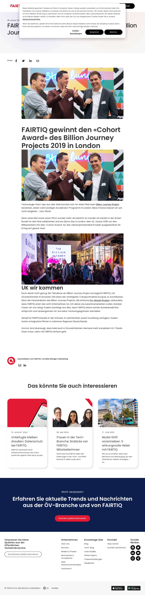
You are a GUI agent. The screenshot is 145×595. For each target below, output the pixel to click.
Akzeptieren (94, 32)
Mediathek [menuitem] (89, 563)
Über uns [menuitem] (65, 543)
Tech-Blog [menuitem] (89, 547)
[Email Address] (19, 365)
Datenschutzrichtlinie (31, 19)
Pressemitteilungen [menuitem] (93, 559)
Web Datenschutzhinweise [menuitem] (71, 563)
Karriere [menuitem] (65, 547)
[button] (44, 588)
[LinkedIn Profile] (25, 365)
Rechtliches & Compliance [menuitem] (67, 556)
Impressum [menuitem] (66, 568)
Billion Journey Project (107, 204)
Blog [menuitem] (86, 543)
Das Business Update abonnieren (23, 554)
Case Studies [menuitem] (90, 551)
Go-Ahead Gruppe (99, 300)
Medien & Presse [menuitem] (68, 551)
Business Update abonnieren (72, 518)
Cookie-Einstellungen (76, 32)
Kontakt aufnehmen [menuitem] (116, 547)
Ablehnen (113, 32)
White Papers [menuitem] (90, 555)
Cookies (54, 588)
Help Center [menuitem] (113, 543)
